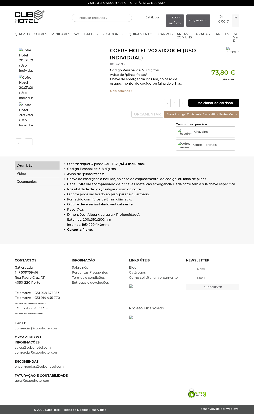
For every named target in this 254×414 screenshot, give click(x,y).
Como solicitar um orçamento (153, 277)
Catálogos (153, 17)
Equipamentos (140, 34)
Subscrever (213, 287)
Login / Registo (175, 20)
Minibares (60, 34)
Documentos (27, 181)
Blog (133, 267)
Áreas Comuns (184, 35)
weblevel (232, 409)
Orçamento (198, 20)
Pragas (203, 34)
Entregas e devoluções (90, 282)
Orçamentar (147, 114)
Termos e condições (88, 277)
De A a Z (235, 37)
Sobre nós (80, 267)
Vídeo (21, 173)
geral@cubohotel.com (32, 381)
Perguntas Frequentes (90, 272)
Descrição (25, 165)
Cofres (40, 34)
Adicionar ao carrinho (215, 103)
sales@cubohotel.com (33, 347)
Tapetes (221, 34)
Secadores (112, 34)
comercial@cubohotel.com (36, 328)
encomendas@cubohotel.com (39, 366)
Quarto (22, 34)
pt (235, 17)
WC (77, 34)
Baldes (91, 34)
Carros (165, 34)
